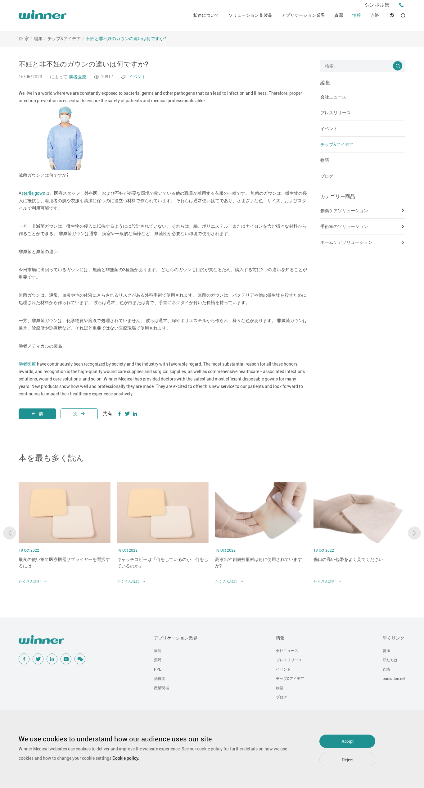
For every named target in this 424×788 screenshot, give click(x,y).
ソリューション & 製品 (250, 15)
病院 (157, 651)
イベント (329, 128)
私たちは (390, 660)
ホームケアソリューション (346, 242)
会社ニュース (333, 96)
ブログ (326, 176)
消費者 (159, 678)
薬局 (157, 660)
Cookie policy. (125, 758)
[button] (9, 533)
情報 (356, 15)
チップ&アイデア (64, 38)
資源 (338, 15)
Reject (347, 760)
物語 (324, 160)
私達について (206, 15)
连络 (374, 15)
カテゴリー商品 (337, 196)
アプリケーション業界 (303, 15)
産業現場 (161, 688)
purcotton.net (394, 678)
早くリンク (393, 637)
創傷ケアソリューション (344, 210)
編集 (38, 38)
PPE (157, 669)
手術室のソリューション (344, 226)
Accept (347, 741)
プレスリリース (335, 112)
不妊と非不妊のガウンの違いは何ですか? (126, 38)
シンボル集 (377, 5)
